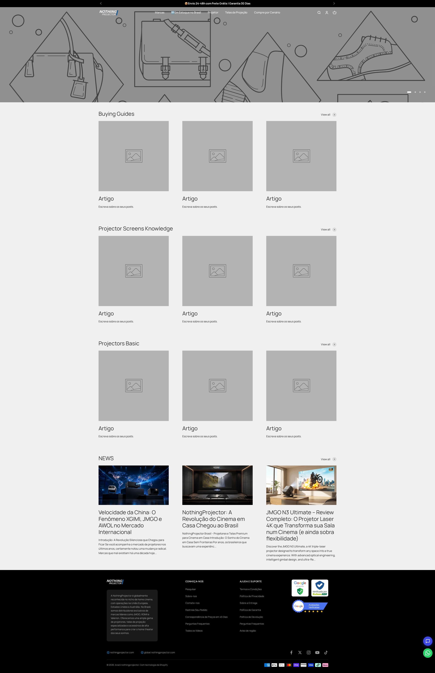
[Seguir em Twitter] (300, 652)
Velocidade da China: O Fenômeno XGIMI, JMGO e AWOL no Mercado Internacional (130, 522)
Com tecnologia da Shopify (154, 664)
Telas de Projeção (236, 12)
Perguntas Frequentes (197, 623)
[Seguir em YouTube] (317, 652)
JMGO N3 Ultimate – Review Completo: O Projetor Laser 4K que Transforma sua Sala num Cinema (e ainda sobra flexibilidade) (300, 525)
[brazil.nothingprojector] (115, 582)
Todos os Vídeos (194, 630)
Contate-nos (192, 603)
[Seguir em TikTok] (326, 652)
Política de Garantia (250, 609)
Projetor (213, 12)
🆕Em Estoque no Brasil (186, 12)
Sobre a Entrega (248, 603)
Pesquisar (190, 589)
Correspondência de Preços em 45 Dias (206, 616)
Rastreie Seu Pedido (196, 609)
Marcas (159, 12)
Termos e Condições (251, 589)
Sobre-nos (191, 596)
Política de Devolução (251, 616)
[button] (334, 3)
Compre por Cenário (267, 12)
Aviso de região (248, 630)
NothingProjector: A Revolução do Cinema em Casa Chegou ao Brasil (213, 518)
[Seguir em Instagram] (308, 652)
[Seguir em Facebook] (291, 652)
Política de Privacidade (252, 596)
